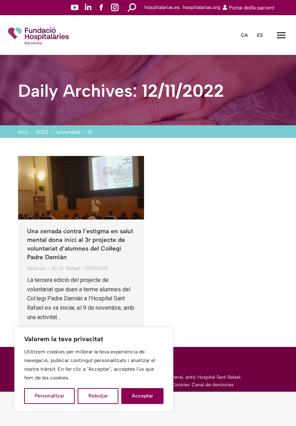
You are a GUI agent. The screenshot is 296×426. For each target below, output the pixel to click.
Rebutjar (98, 396)
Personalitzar (49, 396)
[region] (93, 369)
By (66, 268)
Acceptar (142, 396)
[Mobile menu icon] (281, 35)
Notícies (36, 268)
